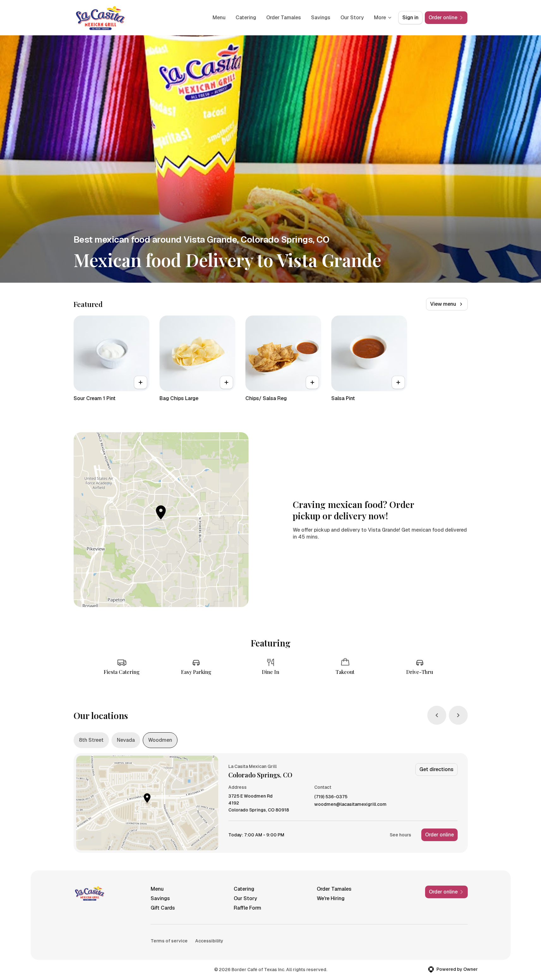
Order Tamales (283, 17)
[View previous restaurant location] (436, 715)
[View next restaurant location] (458, 715)
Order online (439, 834)
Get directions (436, 769)
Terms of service (169, 941)
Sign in (410, 17)
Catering (246, 17)
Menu (219, 17)
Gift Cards (163, 908)
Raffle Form (247, 908)
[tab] (91, 740)
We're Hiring (331, 898)
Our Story (352, 17)
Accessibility (209, 941)
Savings (320, 17)
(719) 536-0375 (330, 797)
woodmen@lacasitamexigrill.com (350, 804)
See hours (400, 835)
